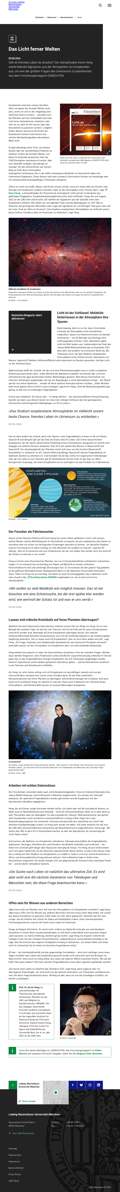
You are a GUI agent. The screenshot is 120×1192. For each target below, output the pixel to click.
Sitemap (13, 1148)
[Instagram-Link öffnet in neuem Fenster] (90, 1085)
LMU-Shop (14, 1181)
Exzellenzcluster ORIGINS (44, 577)
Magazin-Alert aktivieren (89, 1053)
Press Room (15, 1174)
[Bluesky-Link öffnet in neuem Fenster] (81, 1085)
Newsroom (51, 17)
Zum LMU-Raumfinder (23, 1133)
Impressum (14, 1161)
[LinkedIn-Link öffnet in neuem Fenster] (98, 1085)
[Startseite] (13, 1085)
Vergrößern (108, 152)
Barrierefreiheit (16, 1168)
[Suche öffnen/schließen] (100, 5)
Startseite (39, 17)
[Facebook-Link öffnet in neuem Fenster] (73, 1085)
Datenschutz (15, 1155)
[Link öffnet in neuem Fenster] (42, 1092)
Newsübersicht (66, 17)
